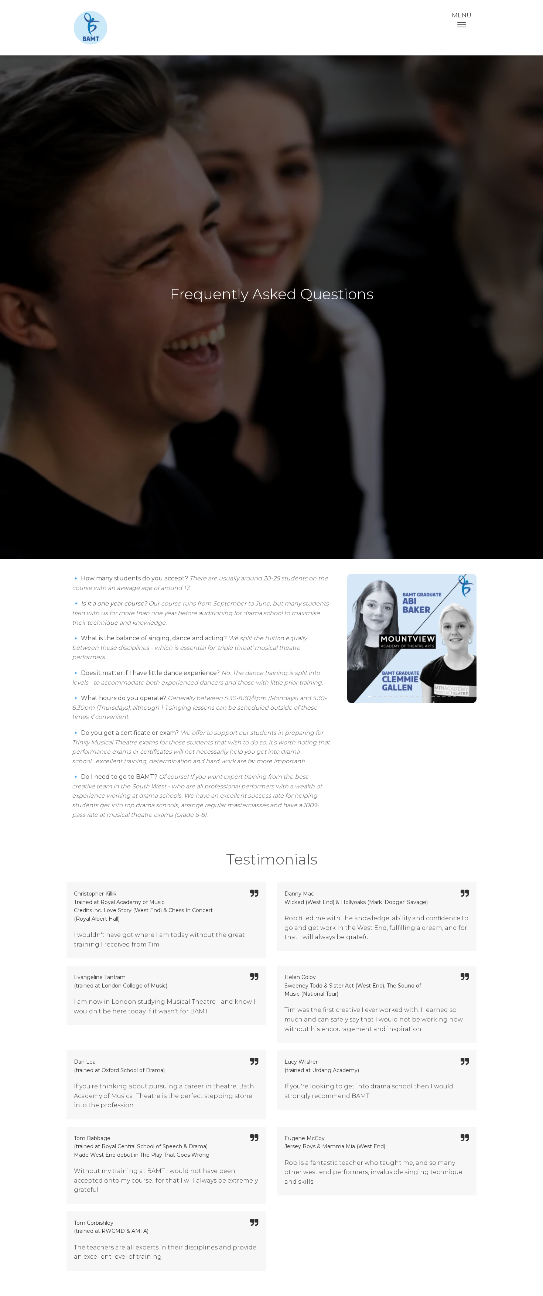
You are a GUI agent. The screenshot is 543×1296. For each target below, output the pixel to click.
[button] (362, 643)
